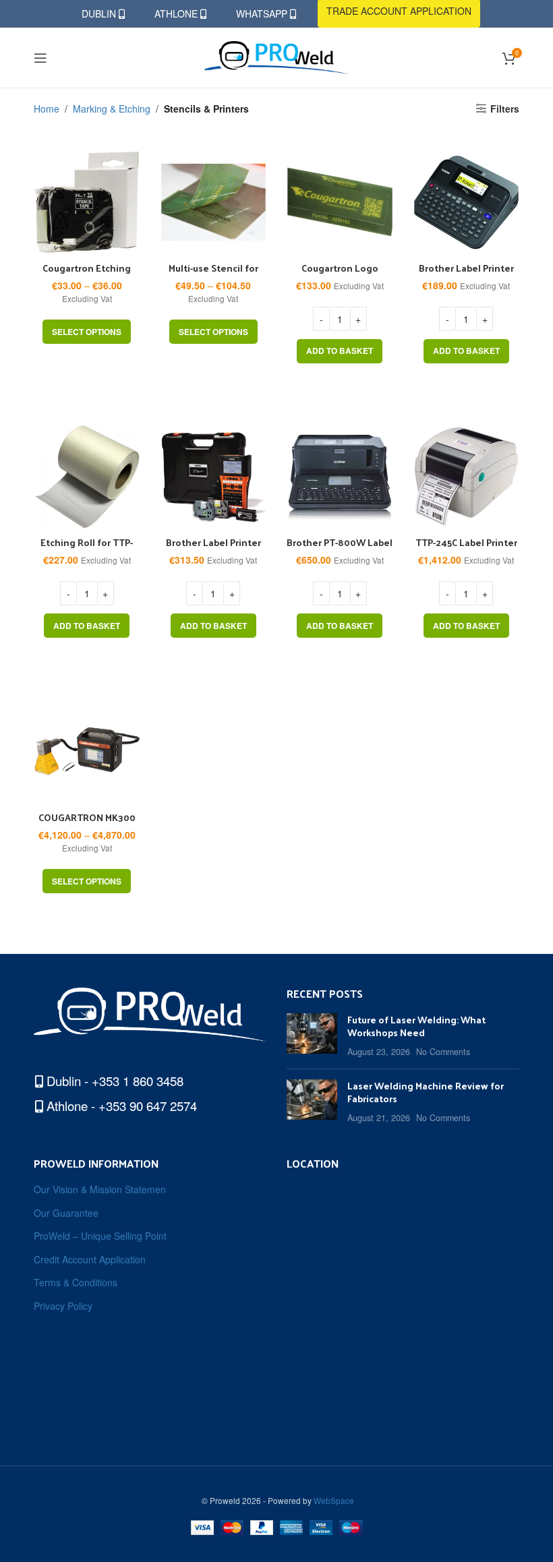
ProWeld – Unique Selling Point (100, 1236)
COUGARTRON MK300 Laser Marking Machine (87, 824)
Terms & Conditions (75, 1282)
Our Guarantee (66, 1213)
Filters (504, 109)
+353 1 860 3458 (137, 1080)
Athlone (177, 13)
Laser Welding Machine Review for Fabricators (425, 1092)
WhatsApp (263, 13)
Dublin (100, 13)
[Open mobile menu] (40, 57)
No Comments (443, 1052)
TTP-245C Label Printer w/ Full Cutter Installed (466, 549)
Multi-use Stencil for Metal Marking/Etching (213, 275)
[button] (339, 351)
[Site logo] (276, 56)
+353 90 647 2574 (147, 1105)
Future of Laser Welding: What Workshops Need (416, 1026)
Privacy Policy (63, 1306)
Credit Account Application (90, 1259)
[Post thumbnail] (312, 1035)
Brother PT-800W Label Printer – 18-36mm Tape (339, 549)
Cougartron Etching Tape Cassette (86, 275)
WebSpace (334, 1500)
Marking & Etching (111, 108)
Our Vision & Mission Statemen (100, 1189)
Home (46, 108)
